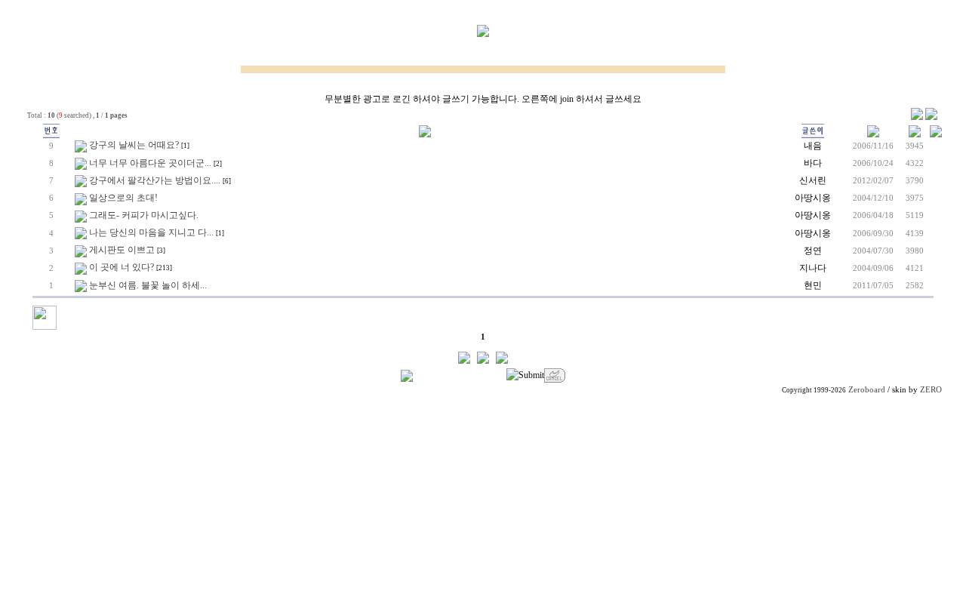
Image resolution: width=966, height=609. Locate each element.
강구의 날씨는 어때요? (134, 145)
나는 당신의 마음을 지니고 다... (151, 232)
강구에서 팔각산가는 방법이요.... (154, 180)
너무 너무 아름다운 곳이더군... (150, 163)
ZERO (931, 390)
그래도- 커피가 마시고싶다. (143, 215)
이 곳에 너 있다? (121, 267)
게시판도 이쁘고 (122, 250)
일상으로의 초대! (123, 197)
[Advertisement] (483, 503)
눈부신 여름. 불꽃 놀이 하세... (148, 285)
